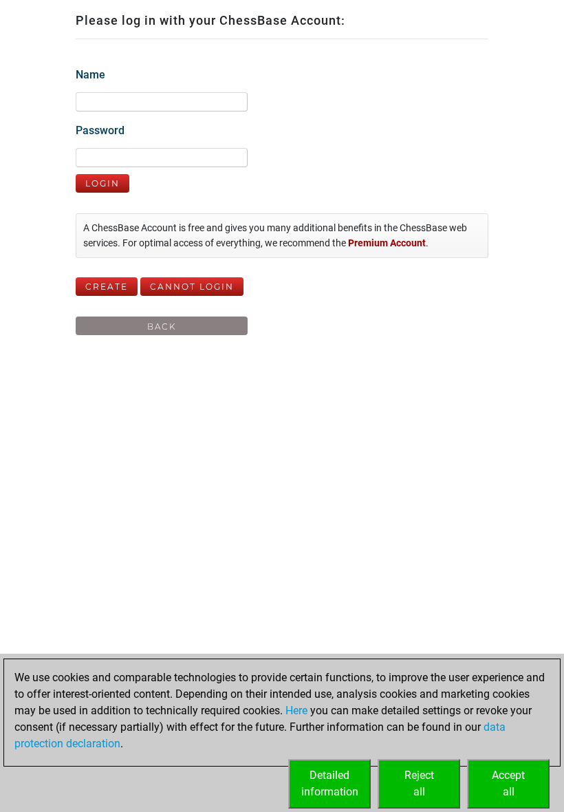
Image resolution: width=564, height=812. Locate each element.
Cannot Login (192, 286)
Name (90, 74)
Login (102, 183)
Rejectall (419, 783)
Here (296, 710)
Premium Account (387, 243)
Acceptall (508, 783)
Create (106, 286)
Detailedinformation (329, 783)
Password (100, 130)
